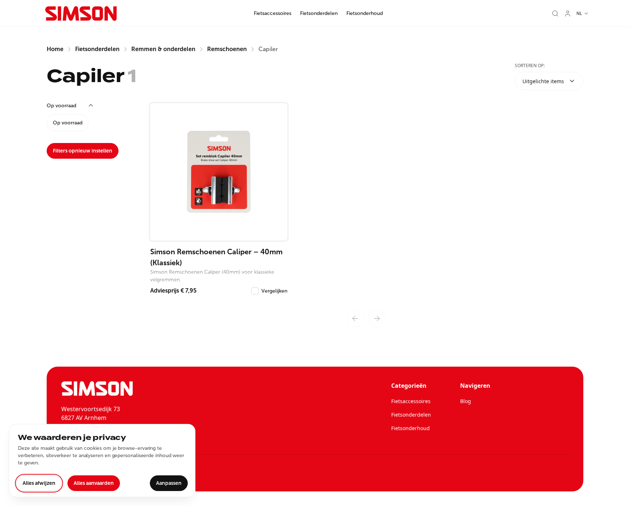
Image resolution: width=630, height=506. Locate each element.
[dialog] (102, 460)
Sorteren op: (530, 65)
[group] (90, 122)
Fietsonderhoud (364, 13)
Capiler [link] (268, 49)
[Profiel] (567, 13)
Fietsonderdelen (319, 13)
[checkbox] (254, 290)
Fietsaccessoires (272, 13)
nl (579, 13)
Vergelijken (274, 291)
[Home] (81, 13)
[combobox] (549, 81)
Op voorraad (67, 122)
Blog (465, 401)
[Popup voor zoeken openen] (555, 13)
